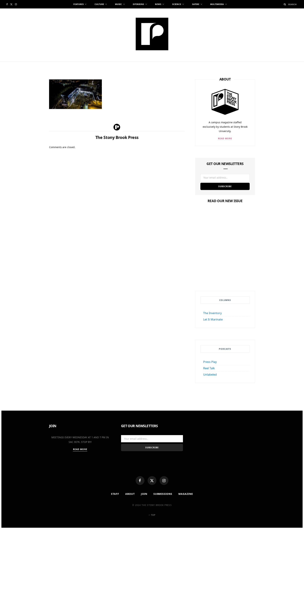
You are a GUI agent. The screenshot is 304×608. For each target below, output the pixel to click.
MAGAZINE (185, 493)
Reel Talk (209, 368)
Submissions (162, 493)
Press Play (210, 362)
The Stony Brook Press (73, 63)
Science (176, 4)
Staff (115, 493)
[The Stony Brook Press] (152, 34)
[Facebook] (140, 480)
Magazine (225, 260)
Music (118, 4)
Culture (99, 4)
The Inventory (212, 313)
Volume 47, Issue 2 (225, 267)
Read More (225, 138)
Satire (195, 4)
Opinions (138, 4)
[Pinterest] (32, 110)
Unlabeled (210, 374)
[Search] (285, 4)
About (130, 493)
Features (78, 4)
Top (152, 514)
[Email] (32, 119)
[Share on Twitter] (32, 102)
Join (144, 493)
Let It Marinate (213, 319)
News (158, 4)
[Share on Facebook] (32, 93)
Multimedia (217, 4)
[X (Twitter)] (152, 480)
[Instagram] (164, 480)
